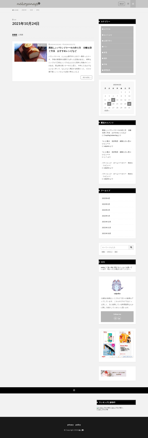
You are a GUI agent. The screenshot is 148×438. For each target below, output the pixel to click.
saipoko (107, 146)
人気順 (20, 35)
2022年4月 (106, 198)
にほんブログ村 (102, 409)
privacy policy (74, 425)
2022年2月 (106, 210)
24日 (37, 10)
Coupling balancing (111, 135)
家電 (105, 52)
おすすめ (107, 29)
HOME (16, 10)
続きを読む (86, 77)
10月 (31, 10)
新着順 (14, 35)
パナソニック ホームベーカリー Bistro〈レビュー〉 (117, 164)
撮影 (105, 58)
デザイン (109, 252)
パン (105, 46)
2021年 (24, 10)
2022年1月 (106, 216)
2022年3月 (106, 204)
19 (109, 104)
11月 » (106, 110)
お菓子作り (43, 45)
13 (113, 100)
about (122, 4)
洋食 (105, 64)
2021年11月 (106, 227)
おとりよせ (108, 35)
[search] (131, 247)
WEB (103, 252)
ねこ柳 (81, 430)
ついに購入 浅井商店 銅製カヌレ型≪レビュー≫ (116, 142)
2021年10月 (106, 233)
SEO (116, 252)
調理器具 (107, 70)
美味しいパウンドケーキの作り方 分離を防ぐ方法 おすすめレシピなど (70, 49)
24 (129, 104)
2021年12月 (106, 222)
